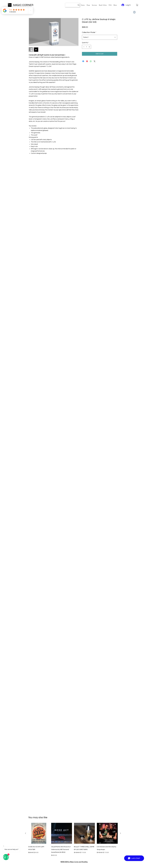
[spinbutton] (86, 47)
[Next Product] (120, 833)
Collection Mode (89, 32)
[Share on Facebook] (83, 61)
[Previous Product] (25, 833)
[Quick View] (38, 833)
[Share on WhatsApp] (91, 61)
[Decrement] (83, 47)
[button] (94, 5)
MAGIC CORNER (23, 5)
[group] (73, 839)
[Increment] (89, 47)
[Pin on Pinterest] (87, 61)
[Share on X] (94, 61)
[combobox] (99, 37)
